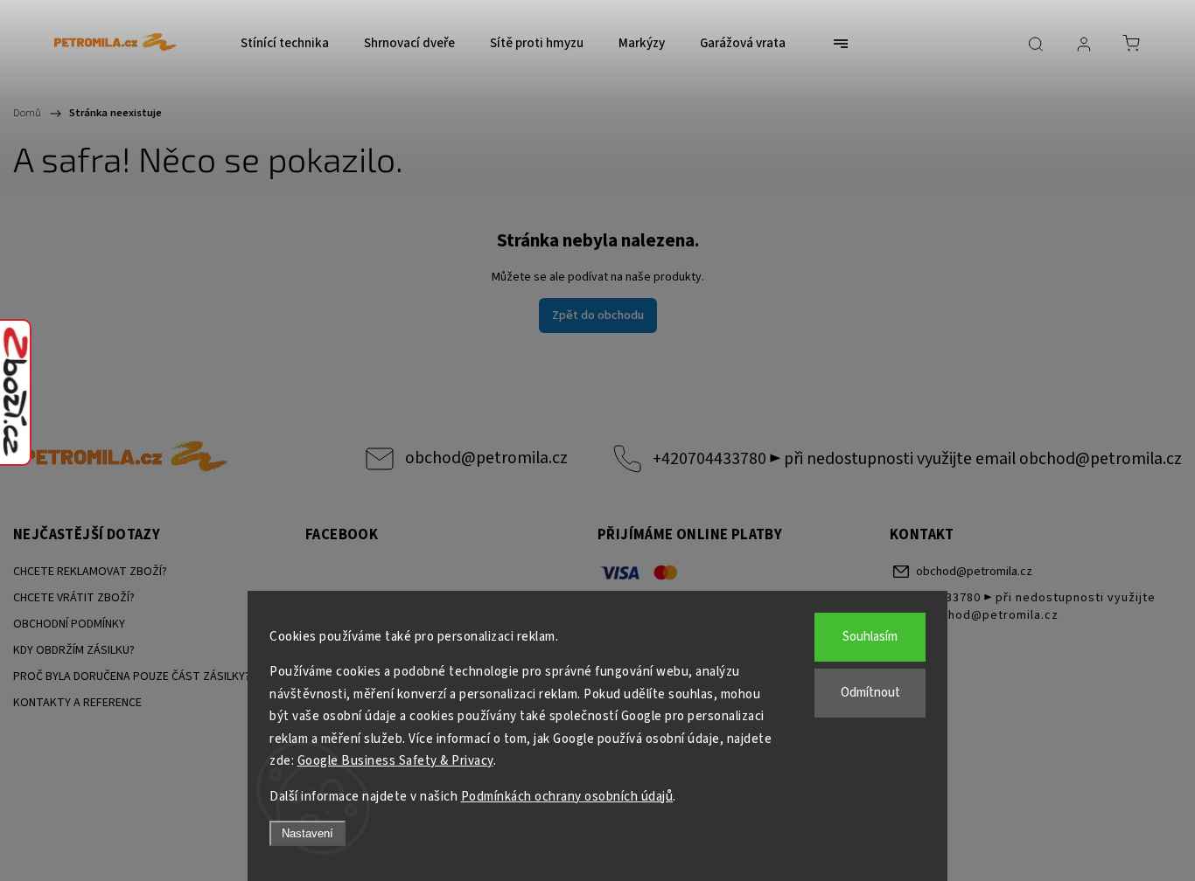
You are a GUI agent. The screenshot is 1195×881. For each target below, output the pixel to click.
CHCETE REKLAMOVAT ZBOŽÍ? (90, 571)
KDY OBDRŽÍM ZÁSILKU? (74, 650)
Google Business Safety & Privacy (395, 761)
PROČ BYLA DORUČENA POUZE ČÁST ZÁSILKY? (131, 676)
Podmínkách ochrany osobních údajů (567, 796)
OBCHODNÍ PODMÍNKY (69, 624)
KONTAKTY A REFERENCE (77, 702)
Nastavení (307, 833)
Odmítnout (870, 692)
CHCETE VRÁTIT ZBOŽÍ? (74, 598)
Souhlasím (870, 637)
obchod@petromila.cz (486, 458)
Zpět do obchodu (598, 315)
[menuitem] (285, 43)
